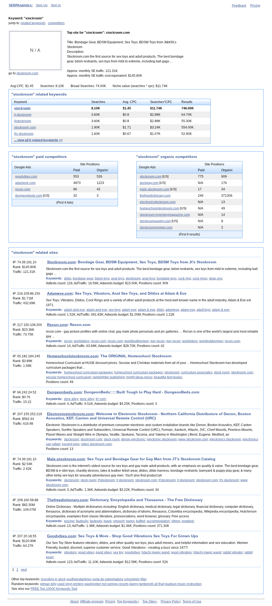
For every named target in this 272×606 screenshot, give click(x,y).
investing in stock (53, 579)
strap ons (215, 278)
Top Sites (149, 601)
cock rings (200, 278)
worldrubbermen (211, 341)
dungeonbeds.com (28, 195)
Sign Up (42, 5)
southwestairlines (79, 579)
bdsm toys (102, 278)
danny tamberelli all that (146, 584)
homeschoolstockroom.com (159, 208)
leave (108, 521)
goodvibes (132, 552)
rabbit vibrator (233, 552)
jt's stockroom (23, 134)
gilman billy (48, 584)
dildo (67, 278)
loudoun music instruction (183, 584)
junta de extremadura (107, 579)
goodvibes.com (26, 176)
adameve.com (25, 183)
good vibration (181, 552)
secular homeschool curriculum (68, 377)
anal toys (117, 278)
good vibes (86, 552)
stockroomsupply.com (155, 221)
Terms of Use (191, 601)
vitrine (175, 521)
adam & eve (146, 310)
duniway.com (149, 183)
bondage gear (83, 278)
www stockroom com (193, 439)
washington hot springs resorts (106, 584)
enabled (188, 521)
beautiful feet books (168, 377)
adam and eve (74, 310)
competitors (56, 23)
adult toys (203, 310)
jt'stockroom (22, 121)
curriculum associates (196, 372)
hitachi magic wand (155, 552)
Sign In (56, 5)
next (24, 569)
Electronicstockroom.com (70, 414)
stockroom (22, 108)
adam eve (129, 310)
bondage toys (166, 278)
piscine (69, 521)
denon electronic (133, 439)
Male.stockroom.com (66, 459)
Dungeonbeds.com (64, 392)
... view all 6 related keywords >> (38, 140)
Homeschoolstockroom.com (72, 356)
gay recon (157, 341)
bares (130, 521)
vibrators (70, 552)
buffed (140, 521)
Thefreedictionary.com (67, 500)
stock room (222, 372)
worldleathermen (136, 341)
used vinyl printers (70, 584)
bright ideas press (139, 377)
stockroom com (25, 127)
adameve (172, 310)
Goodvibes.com (61, 536)
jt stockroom (22, 115)
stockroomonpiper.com (156, 227)
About (74, 601)
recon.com (22, 189)
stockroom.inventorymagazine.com (165, 215)
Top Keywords (127, 601)
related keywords (33, 23)
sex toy (118, 552)
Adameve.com (60, 293)
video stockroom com (96, 444)
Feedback (239, 5)
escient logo (70, 444)
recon (68, 341)
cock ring (184, 278)
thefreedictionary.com (155, 195)
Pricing (255, 5)
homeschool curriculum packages (88, 372)
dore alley (71, 399)
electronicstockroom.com (158, 202)
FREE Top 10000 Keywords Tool (54, 589)
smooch (119, 521)
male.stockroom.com (154, 189)
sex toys (114, 310)
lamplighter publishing (109, 377)
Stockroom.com (61, 262)
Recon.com (57, 325)
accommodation (158, 521)
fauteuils (82, 521)
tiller (144, 579)
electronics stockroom (225, 439)
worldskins (81, 341)
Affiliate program (92, 601)
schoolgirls (132, 579)
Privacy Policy (171, 601)
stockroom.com (27, 73)
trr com (101, 399)
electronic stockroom (162, 439)
